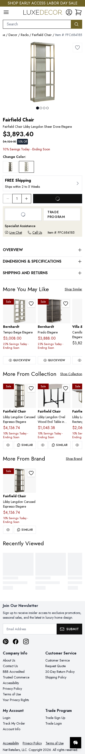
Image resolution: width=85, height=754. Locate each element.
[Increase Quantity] (26, 198)
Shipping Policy (55, 677)
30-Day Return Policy (60, 671)
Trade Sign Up (55, 717)
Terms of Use (12, 694)
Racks (25, 34)
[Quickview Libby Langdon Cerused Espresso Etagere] (8, 445)
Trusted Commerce (16, 677)
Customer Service (57, 660)
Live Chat (15, 232)
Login (6, 717)
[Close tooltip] (77, 728)
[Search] (76, 24)
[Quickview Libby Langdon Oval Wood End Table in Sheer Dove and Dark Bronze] (43, 445)
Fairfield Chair (42, 34)
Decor (12, 34)
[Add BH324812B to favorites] (65, 303)
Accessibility (11, 683)
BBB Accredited (14, 671)
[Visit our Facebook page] (15, 641)
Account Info (11, 729)
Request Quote (55, 666)
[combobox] (37, 24)
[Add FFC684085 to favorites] (31, 388)
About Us (9, 660)
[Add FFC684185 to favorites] (77, 47)
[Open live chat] (75, 742)
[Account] (69, 12)
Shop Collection (71, 374)
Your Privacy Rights (16, 700)
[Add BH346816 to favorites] (31, 303)
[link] (78, 12)
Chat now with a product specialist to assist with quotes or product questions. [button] (49, 730)
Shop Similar (73, 289)
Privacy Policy (12, 688)
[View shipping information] (42, 183)
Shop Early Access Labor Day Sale (42, 3)
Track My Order (14, 723)
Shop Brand (74, 458)
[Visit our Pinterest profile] (5, 641)
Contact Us (10, 666)
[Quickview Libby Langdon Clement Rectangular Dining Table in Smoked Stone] (77, 445)
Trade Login (53, 723)
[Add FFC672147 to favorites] (65, 388)
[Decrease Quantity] (7, 198)
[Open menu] (6, 12)
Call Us (37, 232)
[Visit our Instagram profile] (26, 641)
